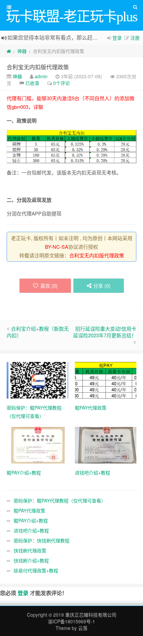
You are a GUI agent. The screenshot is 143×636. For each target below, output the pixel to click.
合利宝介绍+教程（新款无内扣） (38, 332)
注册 (135, 37)
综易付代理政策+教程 (36, 570)
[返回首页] (9, 51)
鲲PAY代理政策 (29, 510)
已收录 (32, 83)
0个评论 (61, 83)
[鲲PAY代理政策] (105, 379)
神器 (22, 51)
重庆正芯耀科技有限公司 (90, 614)
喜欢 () (49, 285)
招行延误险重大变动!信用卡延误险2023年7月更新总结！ (104, 332)
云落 (82, 628)
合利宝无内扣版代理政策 (38, 67)
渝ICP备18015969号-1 (71, 621)
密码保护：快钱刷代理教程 (42, 540)
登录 (117, 37)
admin (41, 76)
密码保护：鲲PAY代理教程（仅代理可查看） (60, 500)
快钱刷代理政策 (30, 550)
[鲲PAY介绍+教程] (37, 444)
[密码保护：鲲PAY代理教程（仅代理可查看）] (37, 379)
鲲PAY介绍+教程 (31, 520)
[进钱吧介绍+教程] (105, 444)
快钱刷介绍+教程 (31, 560)
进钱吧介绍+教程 (31, 530)
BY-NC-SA (56, 246)
